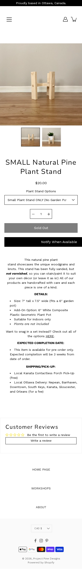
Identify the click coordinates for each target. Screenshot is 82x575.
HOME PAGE (41, 469)
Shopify (49, 562)
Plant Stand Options (41, 191)
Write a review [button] (41, 440)
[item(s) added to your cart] (74, 19)
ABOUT (41, 507)
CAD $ (38, 528)
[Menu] (9, 19)
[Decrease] (33, 214)
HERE (50, 336)
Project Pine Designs (46, 558)
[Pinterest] (47, 540)
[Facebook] (35, 540)
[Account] (65, 19)
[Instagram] (41, 540)
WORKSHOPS (41, 488)
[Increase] (48, 214)
